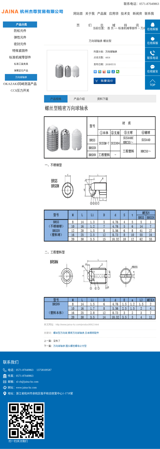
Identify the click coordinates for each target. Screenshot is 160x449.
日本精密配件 (92, 333)
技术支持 (125, 16)
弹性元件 (20, 37)
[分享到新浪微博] (104, 71)
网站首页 (78, 16)
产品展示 (102, 16)
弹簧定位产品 (21, 70)
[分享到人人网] (113, 71)
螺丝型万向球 (60, 333)
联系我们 (149, 16)
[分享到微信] (117, 71)
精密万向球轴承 (76, 333)
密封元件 (20, 44)
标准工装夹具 (21, 64)
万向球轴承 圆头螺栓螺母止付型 (70, 346)
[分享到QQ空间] (99, 71)
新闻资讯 (137, 16)
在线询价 (105, 81)
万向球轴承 (21, 77)
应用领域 (113, 16)
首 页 (110, 28)
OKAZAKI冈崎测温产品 (20, 84)
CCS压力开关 (20, 90)
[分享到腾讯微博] (108, 71)
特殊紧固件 (20, 50)
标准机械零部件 (20, 57)
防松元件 (20, 30)
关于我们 (90, 16)
